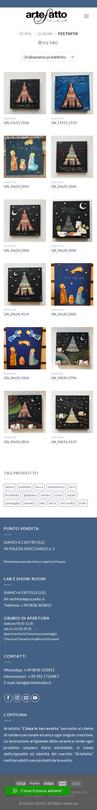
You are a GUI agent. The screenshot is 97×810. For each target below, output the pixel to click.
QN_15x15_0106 (16, 123)
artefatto (25, 487)
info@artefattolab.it (33, 682)
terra (52, 503)
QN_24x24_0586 (63, 250)
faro (72, 487)
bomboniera (56, 487)
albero (9, 487)
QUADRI (45, 33)
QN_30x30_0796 (63, 378)
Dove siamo (34, 796)
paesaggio (12, 503)
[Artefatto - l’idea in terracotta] (48, 16)
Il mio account (60, 796)
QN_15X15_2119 (64, 123)
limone (45, 495)
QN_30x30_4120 (63, 442)
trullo (82, 503)
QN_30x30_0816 (16, 442)
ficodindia (12, 495)
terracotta (68, 503)
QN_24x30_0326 (16, 378)
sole (42, 503)
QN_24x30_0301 (63, 314)
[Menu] (86, 16)
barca (39, 487)
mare (58, 495)
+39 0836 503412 (39, 669)
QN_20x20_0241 (16, 186)
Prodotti (79, 792)
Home (25, 33)
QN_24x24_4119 (16, 314)
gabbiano (30, 495)
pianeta (29, 503)
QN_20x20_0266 (63, 186)
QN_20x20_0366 (16, 250)
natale (71, 495)
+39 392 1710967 (43, 676)
